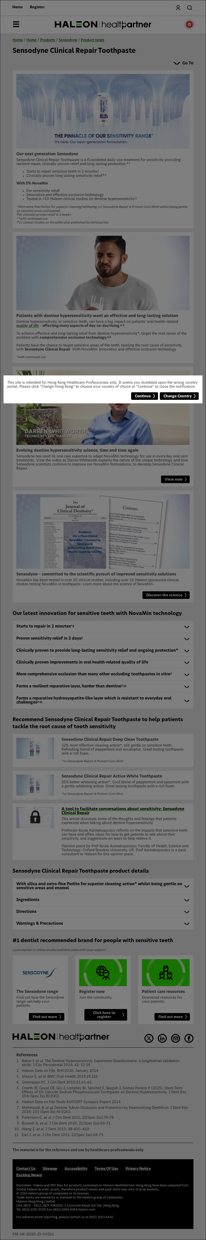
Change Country (178, 396)
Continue (143, 396)
